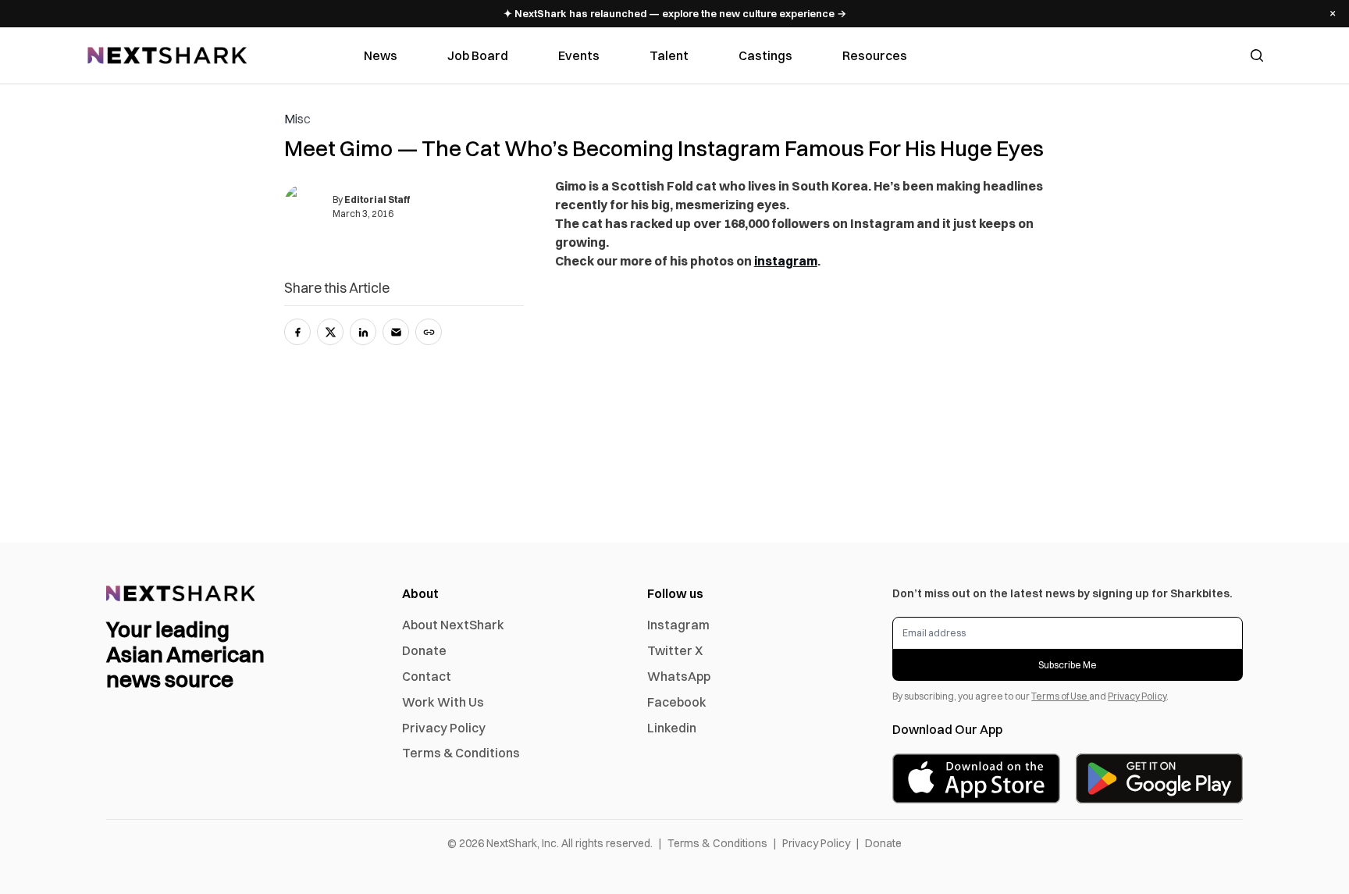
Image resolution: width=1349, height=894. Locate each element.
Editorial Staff (377, 199)
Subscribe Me (1067, 665)
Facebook (677, 702)
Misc (297, 118)
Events (579, 55)
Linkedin (671, 728)
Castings (765, 55)
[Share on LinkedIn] (363, 332)
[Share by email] (396, 332)
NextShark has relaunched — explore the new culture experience (675, 13)
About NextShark (453, 624)
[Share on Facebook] (297, 332)
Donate (424, 650)
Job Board (477, 55)
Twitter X (675, 650)
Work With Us (443, 702)
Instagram (678, 624)
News (380, 55)
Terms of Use (1060, 696)
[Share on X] (330, 332)
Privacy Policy (444, 728)
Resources (874, 55)
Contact (426, 676)
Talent (669, 55)
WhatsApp (678, 676)
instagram (785, 261)
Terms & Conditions (461, 752)
